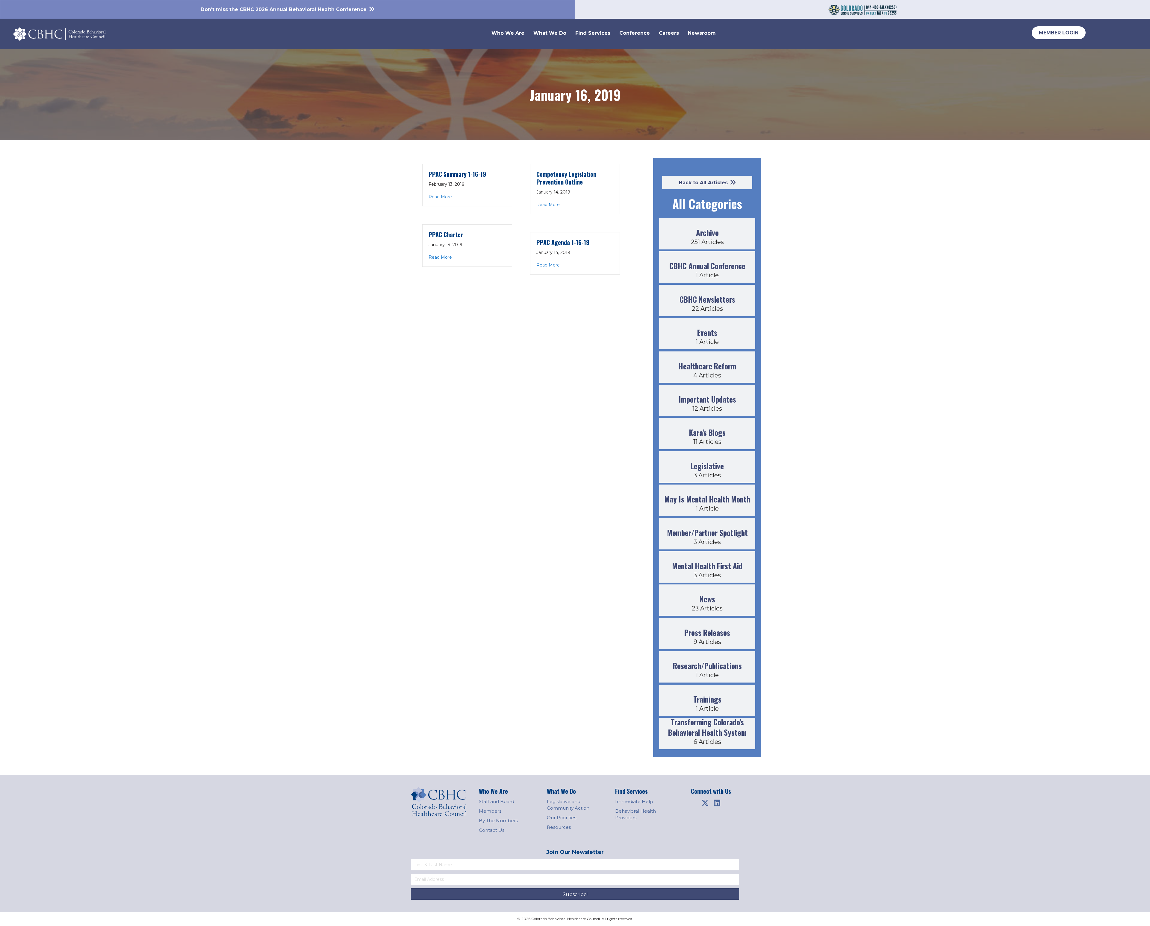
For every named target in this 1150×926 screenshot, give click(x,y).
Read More (440, 196)
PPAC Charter (446, 234)
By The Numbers (498, 820)
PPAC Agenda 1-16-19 (562, 242)
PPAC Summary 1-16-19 (457, 174)
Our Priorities (561, 817)
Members (490, 811)
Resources (559, 827)
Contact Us (491, 830)
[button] (704, 802)
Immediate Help (634, 801)
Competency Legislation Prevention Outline (566, 178)
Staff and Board (496, 801)
